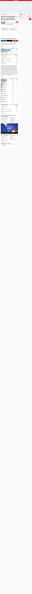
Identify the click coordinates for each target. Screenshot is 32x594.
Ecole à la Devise (4, 145)
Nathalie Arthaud (4, 101)
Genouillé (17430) (4, 118)
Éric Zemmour (3, 85)
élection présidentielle (10, 65)
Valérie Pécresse (4, 91)
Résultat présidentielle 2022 (6, 13)
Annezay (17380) (12, 118)
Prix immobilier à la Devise (13, 144)
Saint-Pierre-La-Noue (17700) (5, 117)
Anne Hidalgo (3, 99)
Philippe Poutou (4, 97)
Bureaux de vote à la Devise (5, 135)
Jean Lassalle (3, 87)
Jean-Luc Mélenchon (4, 83)
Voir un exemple (29, 15)
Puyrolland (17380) (12, 119)
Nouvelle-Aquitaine (13, 13)
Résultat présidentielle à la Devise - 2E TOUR (5, 29)
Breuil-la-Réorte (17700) (5, 119)
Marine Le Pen (4, 49)
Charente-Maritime (3, 14)
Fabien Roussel (4, 89)
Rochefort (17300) (11, 23)
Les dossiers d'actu (22, 17)
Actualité (21, 15)
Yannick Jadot (4, 93)
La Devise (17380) (4, 144)
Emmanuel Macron (4, 51)
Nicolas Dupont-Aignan (5, 95)
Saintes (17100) (10, 24)
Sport (21, 16)
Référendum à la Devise (13, 139)
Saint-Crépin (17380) (13, 117)
